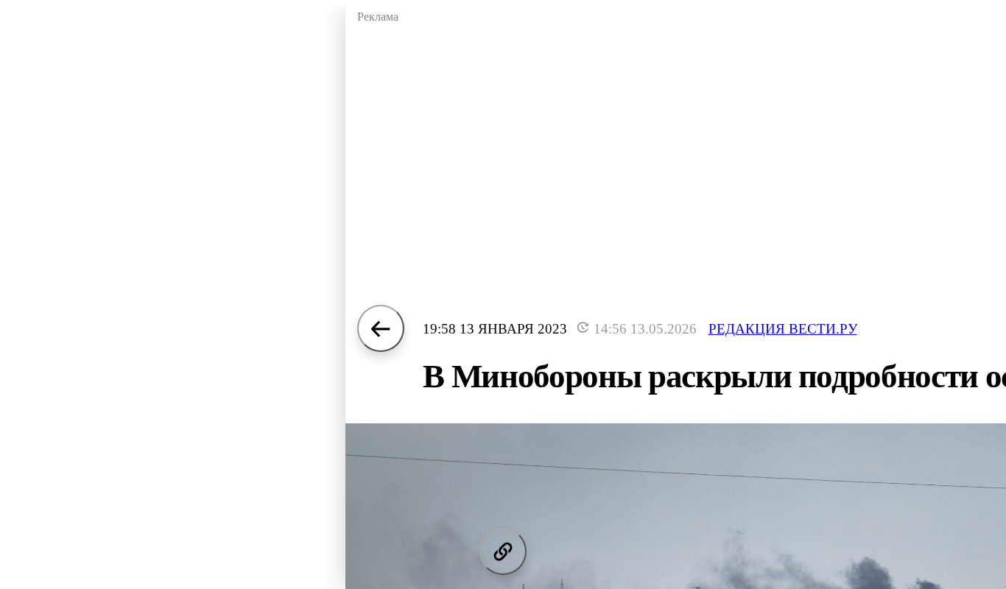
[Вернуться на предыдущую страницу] (380, 328)
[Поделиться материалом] (503, 551)
